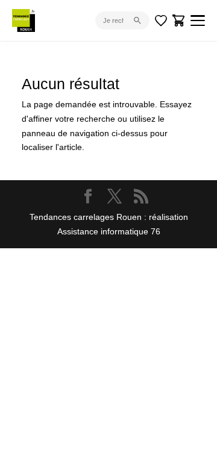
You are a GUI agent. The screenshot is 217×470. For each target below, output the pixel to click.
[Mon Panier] (179, 20)
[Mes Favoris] (161, 20)
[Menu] (197, 20)
